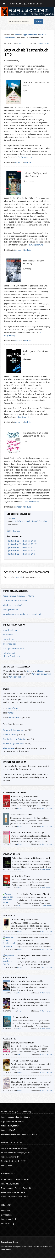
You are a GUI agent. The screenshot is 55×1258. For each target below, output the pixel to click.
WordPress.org (7, 1223)
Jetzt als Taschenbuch (21, 521)
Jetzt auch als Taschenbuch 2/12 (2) (22, 544)
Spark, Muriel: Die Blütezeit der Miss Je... (17, 1179)
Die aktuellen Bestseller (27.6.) (13, 1161)
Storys (29, 671)
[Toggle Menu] (4, 3)
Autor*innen (13, 708)
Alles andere (8, 748)
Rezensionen (6, 1242)
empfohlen (8, 634)
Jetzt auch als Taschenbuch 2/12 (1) (22, 541)
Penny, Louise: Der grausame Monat (33, 894)
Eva (18, 906)
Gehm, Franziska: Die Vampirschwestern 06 (30, 999)
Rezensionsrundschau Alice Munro (18, 596)
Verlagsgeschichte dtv (10, 1157)
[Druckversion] (8, 531)
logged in (19, 577)
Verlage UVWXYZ (10, 609)
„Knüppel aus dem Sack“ (14, 648)
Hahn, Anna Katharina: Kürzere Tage (27, 832)
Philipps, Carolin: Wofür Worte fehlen (27, 981)
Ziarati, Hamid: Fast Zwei (21, 814)
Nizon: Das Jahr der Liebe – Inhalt (14, 1196)
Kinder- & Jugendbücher (13, 743)
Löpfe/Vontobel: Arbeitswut (15, 600)
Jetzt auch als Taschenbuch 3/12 (21, 547)
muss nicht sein (10, 643)
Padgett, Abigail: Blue (10, 1184)
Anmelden (5, 1210)
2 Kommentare (46, 967)
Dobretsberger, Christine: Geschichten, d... (18, 1188)
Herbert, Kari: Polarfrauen (22, 1042)
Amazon (18, 162)
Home (17, 34)
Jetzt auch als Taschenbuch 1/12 (26, 52)
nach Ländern (15, 717)
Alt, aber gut (9, 653)
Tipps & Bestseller (30, 34)
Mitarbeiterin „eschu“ (12, 605)
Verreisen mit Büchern (41, 674)
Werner (20, 808)
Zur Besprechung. (25, 157)
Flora (19, 1011)
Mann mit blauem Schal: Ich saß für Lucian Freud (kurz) (32, 939)
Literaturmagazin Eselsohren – (27, 3)
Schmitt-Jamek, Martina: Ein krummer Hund (31, 858)
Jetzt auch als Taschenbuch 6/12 (21, 554)
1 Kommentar (47, 906)
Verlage (11, 712)
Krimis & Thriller (10, 734)
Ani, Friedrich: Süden (21, 876)
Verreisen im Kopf (16, 676)
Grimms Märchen (20, 1017)
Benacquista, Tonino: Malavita (24, 796)
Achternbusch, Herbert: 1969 (13, 1192)
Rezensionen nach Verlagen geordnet (16, 1152)
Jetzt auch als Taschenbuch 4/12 (21, 550)
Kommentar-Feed (8, 1219)
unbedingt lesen (10, 630)
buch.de (27, 162)
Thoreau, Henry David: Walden (25, 919)
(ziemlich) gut (9, 639)
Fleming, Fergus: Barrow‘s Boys (24, 1060)
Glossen (40, 671)
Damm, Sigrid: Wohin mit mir (23, 1078)
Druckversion (14, 531)
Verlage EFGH (6, 1165)
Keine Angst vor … (12, 656)
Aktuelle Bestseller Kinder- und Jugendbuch (22, 614)
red (20, 43)
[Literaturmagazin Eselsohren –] (27, 15)
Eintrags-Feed (6, 1215)
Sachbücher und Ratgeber (14, 739)
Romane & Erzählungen (13, 730)
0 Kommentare (45, 43)
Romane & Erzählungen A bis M (14, 1148)
